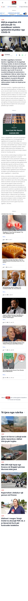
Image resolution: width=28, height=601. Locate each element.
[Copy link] (25, 55)
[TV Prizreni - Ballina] (14, 3)
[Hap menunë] (2, 2)
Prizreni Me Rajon (13, 6)
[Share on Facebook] (16, 55)
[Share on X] (19, 55)
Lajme (3, 6)
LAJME (2, 19)
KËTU (7, 397)
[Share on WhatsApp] (22, 55)
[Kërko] (25, 2)
